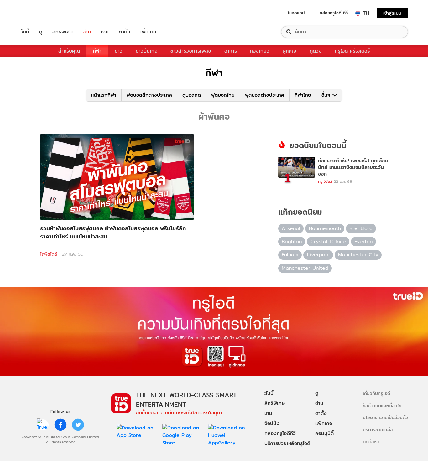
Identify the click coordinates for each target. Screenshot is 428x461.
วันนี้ (24, 32)
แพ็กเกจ (323, 423)
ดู (40, 32)
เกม (105, 32)
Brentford (361, 228)
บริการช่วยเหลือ (378, 429)
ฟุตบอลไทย (223, 95)
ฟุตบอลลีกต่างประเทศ (149, 95)
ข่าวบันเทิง (147, 51)
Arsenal (291, 228)
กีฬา (97, 51)
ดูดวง (316, 51)
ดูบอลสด (191, 95)
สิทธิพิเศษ (62, 32)
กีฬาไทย (303, 95)
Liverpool (318, 255)
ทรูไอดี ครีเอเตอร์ (352, 51)
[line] (43, 424)
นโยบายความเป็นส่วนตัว (385, 417)
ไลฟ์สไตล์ (48, 254)
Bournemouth (325, 228)
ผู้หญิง (289, 51)
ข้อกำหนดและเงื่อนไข (382, 405)
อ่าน (87, 32)
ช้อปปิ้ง (271, 423)
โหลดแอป (296, 13)
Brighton (292, 241)
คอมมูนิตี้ (324, 433)
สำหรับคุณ (69, 51)
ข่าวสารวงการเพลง (190, 51)
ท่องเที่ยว (259, 51)
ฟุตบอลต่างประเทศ (264, 95)
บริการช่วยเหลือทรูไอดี (287, 443)
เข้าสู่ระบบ (392, 13)
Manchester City (358, 255)
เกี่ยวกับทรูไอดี (376, 393)
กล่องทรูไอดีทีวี (280, 433)
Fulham (290, 255)
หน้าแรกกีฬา (103, 95)
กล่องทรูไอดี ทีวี (334, 13)
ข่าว (119, 51)
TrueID (39, 13)
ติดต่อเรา (371, 441)
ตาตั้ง (124, 32)
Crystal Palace (328, 241)
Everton (363, 241)
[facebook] (60, 424)
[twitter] (78, 424)
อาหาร (230, 51)
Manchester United (305, 268)
